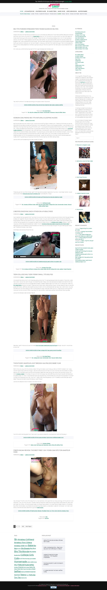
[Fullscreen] (58, 256)
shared (27, 571)
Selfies (60, 112)
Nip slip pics (80, 209)
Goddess (34, 558)
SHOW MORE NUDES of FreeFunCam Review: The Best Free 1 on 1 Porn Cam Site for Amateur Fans (43, 510)
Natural (57, 112)
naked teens (36, 36)
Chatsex (63, 13)
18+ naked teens (17, 285)
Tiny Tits (17, 577)
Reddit (33, 569)
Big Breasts (25, 548)
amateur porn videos (57, 222)
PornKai (37, 13)
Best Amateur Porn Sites (81, 48)
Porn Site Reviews (79, 44)
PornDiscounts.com (80, 32)
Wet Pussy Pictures (82, 177)
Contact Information (74, 585)
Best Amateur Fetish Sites (82, 45)
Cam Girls (77, 59)
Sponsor (47, 518)
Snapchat (32, 571)
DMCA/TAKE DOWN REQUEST (63, 585)
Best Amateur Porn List (81, 47)
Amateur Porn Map (80, 35)
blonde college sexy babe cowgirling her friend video (55, 223)
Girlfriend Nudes (46, 203)
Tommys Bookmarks (80, 36)
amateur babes (20, 374)
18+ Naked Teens (46, 110)
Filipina (41, 112)
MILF (50, 357)
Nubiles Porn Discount (44, 13)
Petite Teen (20, 569)
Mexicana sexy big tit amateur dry (31, 193)
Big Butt (33, 548)
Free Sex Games (53, 13)
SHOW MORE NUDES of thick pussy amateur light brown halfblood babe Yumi (44, 437)
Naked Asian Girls (79, 65)
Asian (34, 204)
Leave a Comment (30, 31)
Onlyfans (16, 567)
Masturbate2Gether (80, 41)
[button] (37, 245)
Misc (46, 516)
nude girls (82, 82)
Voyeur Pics (78, 70)
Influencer (52, 112)
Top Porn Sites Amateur (25, 13)
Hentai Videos (78, 42)
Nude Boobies (78, 33)
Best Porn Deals (83, 13)
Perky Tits (32, 567)
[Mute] (56, 256)
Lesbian (61, 269)
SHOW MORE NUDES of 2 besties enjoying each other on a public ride (43, 261)
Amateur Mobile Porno (81, 39)
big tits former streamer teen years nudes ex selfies (35, 29)
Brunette (32, 551)
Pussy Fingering (67, 269)
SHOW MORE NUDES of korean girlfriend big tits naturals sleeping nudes (43, 197)
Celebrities (78, 60)
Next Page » (29, 527)
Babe (37, 204)
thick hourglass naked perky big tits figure (46, 345)
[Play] (15, 256)
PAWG (24, 567)
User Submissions (79, 68)
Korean (65, 204)
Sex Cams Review (79, 38)
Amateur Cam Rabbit (74, 13)
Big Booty (19, 548)
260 (23, 527)
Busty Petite (45, 204)
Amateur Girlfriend (28, 204)
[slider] (35, 256)
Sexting (23, 571)
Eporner (67, 13)
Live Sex (32, 13)
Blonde (25, 552)
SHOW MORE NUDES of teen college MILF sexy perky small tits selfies (43, 350)
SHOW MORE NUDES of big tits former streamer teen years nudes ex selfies (43, 104)
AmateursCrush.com (42, 585)
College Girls (36, 112)
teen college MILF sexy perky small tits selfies (33, 274)
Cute (56, 204)
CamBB (59, 13)
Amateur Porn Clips (46, 267)
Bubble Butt (17, 555)
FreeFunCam (40, 507)
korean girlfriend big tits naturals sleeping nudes (35, 118)
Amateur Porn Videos (38, 269)
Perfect (27, 567)
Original (20, 567)
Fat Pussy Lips (28, 558)
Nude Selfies (29, 565)
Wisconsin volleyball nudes (83, 145)
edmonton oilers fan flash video (85, 161)
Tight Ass (32, 575)
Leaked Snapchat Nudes (83, 193)
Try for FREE (68, 1)
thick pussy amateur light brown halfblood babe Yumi (37, 363)
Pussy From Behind (27, 569)
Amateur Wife (19, 545)
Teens (64, 112)
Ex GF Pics (22, 558)
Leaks (32, 561)
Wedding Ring (24, 577)
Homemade (46, 112)
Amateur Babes (46, 443)
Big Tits (31, 112)
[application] (36, 245)
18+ (29, 112)
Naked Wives (78, 66)
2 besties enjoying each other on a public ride (33, 211)
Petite (40, 206)
